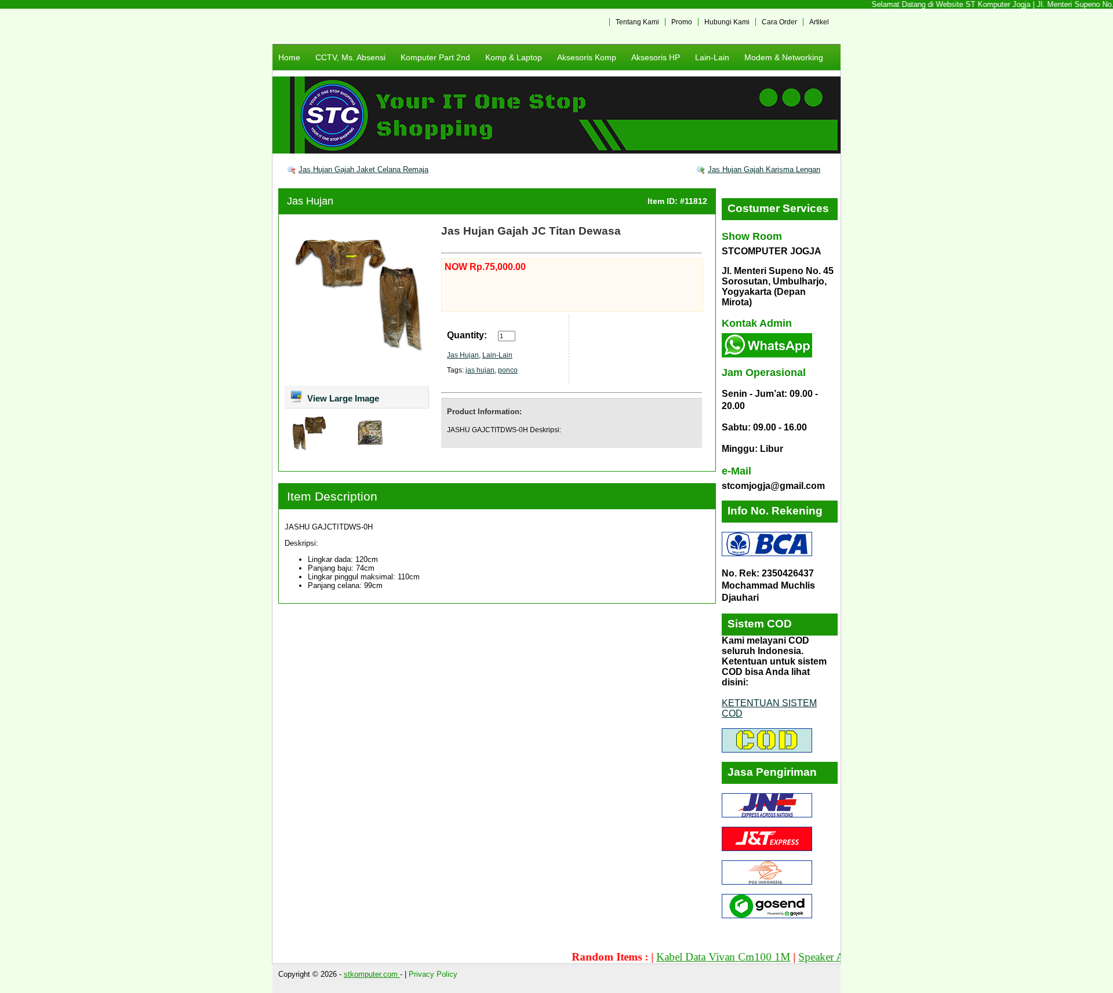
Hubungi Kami (727, 22)
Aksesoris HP (655, 57)
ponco (508, 370)
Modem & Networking (783, 57)
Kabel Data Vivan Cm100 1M (702, 957)
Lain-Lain (712, 57)
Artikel (819, 22)
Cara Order (779, 22)
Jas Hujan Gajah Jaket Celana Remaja (363, 169)
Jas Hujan (310, 201)
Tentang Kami (637, 22)
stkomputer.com (372, 974)
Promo (681, 22)
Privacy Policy (433, 974)
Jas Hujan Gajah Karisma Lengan (764, 169)
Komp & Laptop (513, 57)
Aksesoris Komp (586, 57)
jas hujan (479, 370)
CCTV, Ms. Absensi (350, 57)
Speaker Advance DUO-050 (839, 957)
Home (289, 57)
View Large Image (342, 398)
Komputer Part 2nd (435, 57)
